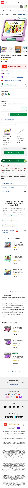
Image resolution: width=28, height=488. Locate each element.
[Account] (18, 2)
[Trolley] (25, 2)
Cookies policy (8, 433)
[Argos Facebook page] (9, 407)
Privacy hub (14, 431)
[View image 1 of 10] (4, 49)
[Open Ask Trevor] (25, 6)
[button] (22, 18)
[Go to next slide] (26, 30)
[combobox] (10, 6)
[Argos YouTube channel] (5, 407)
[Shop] (6, 2)
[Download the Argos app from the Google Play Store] (19, 418)
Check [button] (23, 109)
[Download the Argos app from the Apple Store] (9, 418)
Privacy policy (21, 431)
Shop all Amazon (22, 14)
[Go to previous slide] (2, 30)
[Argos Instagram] (22, 407)
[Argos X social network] (14, 407)
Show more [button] (14, 215)
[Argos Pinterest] (18, 407)
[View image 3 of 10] (18, 49)
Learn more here (14, 384)
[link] (14, 80)
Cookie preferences (19, 433)
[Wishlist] (22, 2)
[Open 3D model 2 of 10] (11, 49)
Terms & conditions (14, 435)
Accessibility (6, 431)
